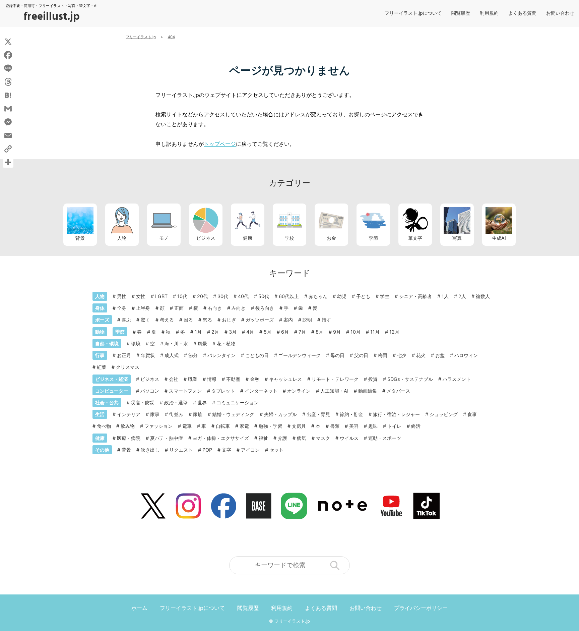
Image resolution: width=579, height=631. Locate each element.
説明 (307, 320)
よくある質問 (522, 13)
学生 (384, 296)
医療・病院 (128, 438)
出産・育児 (318, 414)
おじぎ (229, 320)
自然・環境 (107, 343)
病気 (301, 438)
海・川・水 (176, 343)
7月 (302, 332)
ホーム (139, 608)
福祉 (263, 438)
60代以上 (289, 296)
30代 (222, 296)
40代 (243, 296)
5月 (267, 332)
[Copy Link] (8, 149)
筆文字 (415, 238)
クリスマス (127, 367)
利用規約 (489, 13)
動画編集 (367, 391)
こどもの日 (257, 355)
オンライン (299, 391)
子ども (363, 296)
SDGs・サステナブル (410, 379)
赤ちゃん (318, 296)
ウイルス (349, 438)
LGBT (161, 296)
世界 (202, 402)
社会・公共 (107, 402)
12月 (394, 332)
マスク (323, 438)
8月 (319, 332)
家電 (244, 426)
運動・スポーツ (384, 438)
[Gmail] (8, 108)
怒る (207, 320)
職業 (192, 379)
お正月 (124, 355)
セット (276, 450)
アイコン (250, 450)
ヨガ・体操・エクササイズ (221, 438)
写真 (457, 238)
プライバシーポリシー (421, 608)
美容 (354, 426)
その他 (102, 450)
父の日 (361, 355)
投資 (373, 379)
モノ (164, 238)
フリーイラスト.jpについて (413, 13)
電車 (187, 426)
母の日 (337, 355)
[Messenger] (8, 122)
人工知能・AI (334, 391)
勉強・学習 (270, 426)
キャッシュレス (285, 379)
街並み (176, 414)
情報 (211, 379)
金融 (254, 379)
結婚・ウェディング (233, 414)
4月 (250, 332)
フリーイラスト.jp (292, 621)
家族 (197, 414)
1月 (198, 332)
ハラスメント (457, 379)
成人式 (172, 355)
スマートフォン (185, 391)
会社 (173, 379)
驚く (145, 320)
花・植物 (226, 343)
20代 (202, 296)
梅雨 (382, 355)
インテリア (128, 414)
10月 (355, 332)
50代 (263, 296)
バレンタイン (221, 355)
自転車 (223, 426)
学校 (289, 238)
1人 (445, 296)
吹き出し (150, 450)
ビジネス (205, 238)
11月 (375, 332)
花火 (421, 355)
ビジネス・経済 (111, 379)
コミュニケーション (237, 402)
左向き (239, 308)
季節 (373, 238)
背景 (80, 238)
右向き (215, 308)
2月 (215, 332)
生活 (100, 414)
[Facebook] (8, 55)
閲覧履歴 (460, 13)
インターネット (261, 391)
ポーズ (102, 320)
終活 (416, 426)
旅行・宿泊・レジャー (396, 414)
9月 (337, 332)
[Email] (8, 135)
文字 (226, 450)
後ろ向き (264, 308)
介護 (282, 438)
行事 (100, 355)
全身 (121, 308)
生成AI (499, 238)
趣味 (373, 426)
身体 (100, 308)
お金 (331, 238)
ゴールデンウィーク (299, 355)
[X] (8, 41)
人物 (122, 238)
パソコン (149, 391)
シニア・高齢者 (415, 296)
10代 (182, 296)
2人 (462, 296)
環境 (135, 343)
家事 (154, 414)
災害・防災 (142, 402)
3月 (233, 332)
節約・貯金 (351, 414)
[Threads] (8, 82)
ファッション (158, 426)
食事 (472, 414)
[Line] (8, 68)
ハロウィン (466, 355)
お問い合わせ (560, 13)
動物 (100, 332)
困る (188, 320)
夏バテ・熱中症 (166, 438)
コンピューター (111, 391)
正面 (179, 308)
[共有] (8, 162)
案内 (288, 320)
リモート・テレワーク (335, 379)
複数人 (483, 296)
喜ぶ (126, 320)
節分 (193, 355)
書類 (334, 426)
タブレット (223, 391)
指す (326, 320)
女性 (140, 296)
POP (207, 450)
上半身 (143, 308)
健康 (247, 238)
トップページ (220, 143)
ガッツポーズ (260, 320)
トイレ (394, 426)
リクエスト (181, 450)
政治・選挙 (176, 402)
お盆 (440, 355)
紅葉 (101, 367)
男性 (121, 296)
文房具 (299, 426)
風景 (202, 343)
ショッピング (444, 414)
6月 (285, 332)
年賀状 (148, 355)
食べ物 (104, 426)
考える (167, 320)
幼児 (341, 296)
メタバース (398, 391)
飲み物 (128, 426)
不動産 (233, 379)
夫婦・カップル (280, 414)
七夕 (401, 355)
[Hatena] (8, 95)
